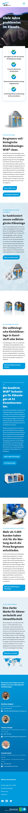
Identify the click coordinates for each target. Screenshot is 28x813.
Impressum (4, 794)
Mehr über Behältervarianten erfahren (12, 366)
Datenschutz (4, 791)
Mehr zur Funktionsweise (11, 257)
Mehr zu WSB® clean (10, 188)
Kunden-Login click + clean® (8, 785)
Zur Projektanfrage (9, 463)
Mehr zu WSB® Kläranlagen (12, 456)
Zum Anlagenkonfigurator (11, 194)
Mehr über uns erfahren (10, 653)
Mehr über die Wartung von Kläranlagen (11, 588)
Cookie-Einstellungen (7, 788)
